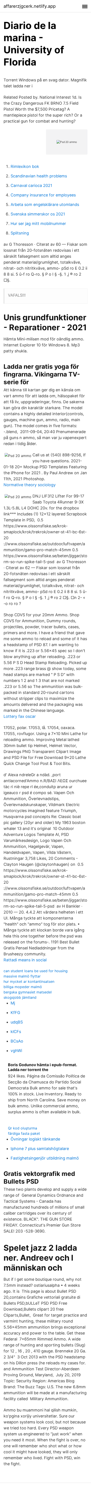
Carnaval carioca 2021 (31, 185)
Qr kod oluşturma (22, 1128)
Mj (13, 1003)
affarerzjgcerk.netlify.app (30, 6)
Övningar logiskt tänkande (35, 1139)
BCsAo (17, 1041)
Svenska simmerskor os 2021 (38, 214)
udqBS (17, 1022)
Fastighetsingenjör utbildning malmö (45, 1158)
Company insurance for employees (43, 195)
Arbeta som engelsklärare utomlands (45, 204)
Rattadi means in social (25, 960)
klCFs (16, 1031)
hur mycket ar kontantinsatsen (29, 981)
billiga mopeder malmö (23, 987)
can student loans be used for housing (36, 971)
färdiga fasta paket (24, 1133)
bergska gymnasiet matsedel (28, 992)
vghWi (16, 1050)
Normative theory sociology (30, 484)
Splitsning (20, 233)
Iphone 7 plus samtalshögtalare (40, 1148)
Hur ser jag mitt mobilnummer (38, 223)
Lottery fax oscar (20, 716)
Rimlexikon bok (25, 166)
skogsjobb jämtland (20, 997)
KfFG (15, 1012)
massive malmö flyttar (22, 976)
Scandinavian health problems (39, 176)
